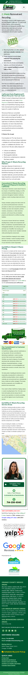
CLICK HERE (21, 281)
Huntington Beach (6, 592)
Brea (21, 586)
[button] (24, 7)
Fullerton (12, 590)
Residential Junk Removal (9, 660)
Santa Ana (20, 602)
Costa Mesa (8, 588)
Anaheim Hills (15, 586)
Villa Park (16, 603)
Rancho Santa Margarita (13, 600)
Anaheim (10, 586)
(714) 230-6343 (18, 2)
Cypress (13, 588)
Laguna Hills (12, 594)
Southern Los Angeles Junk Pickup (11, 663)
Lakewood (14, 612)
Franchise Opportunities (8, 665)
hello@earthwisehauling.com (14, 640)
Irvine (12, 592)
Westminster (22, 603)
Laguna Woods (5, 596)
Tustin (11, 603)
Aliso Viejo (4, 586)
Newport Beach (13, 598)
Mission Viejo (5, 598)
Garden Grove (18, 590)
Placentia (4, 600)
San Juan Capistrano (12, 602)
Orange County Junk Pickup (9, 661)
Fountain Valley (5, 590)
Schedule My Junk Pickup (14, 652)
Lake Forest (13, 596)
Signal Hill (4, 616)
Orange (20, 598)
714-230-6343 (14, 502)
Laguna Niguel (19, 594)
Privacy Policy (17, 674)
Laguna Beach (5, 594)
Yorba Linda (5, 605)
